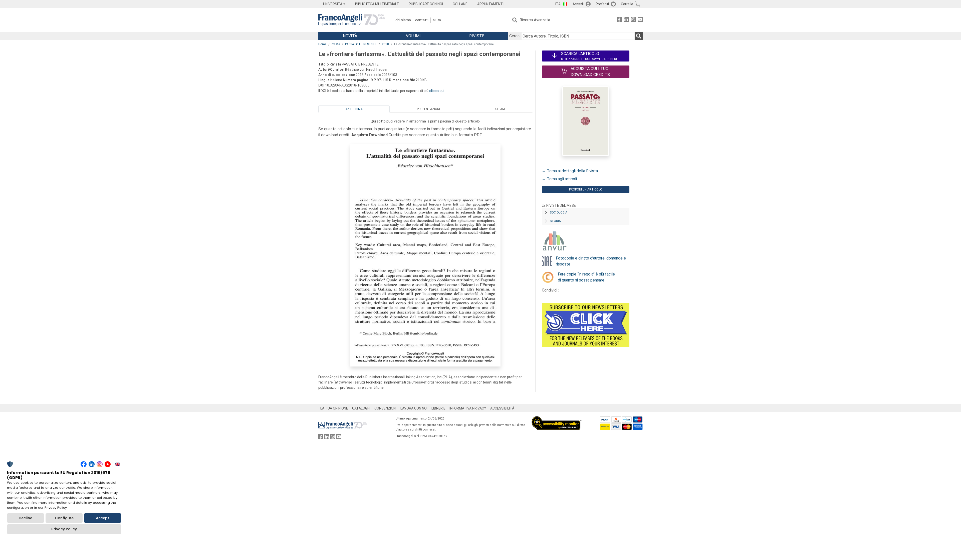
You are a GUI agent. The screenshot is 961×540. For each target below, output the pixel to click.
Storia (555, 221)
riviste (336, 44)
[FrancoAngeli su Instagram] (633, 20)
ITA (558, 4)
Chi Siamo (403, 20)
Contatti (421, 20)
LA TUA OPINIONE (334, 408)
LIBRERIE (438, 408)
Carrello (627, 4)
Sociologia (558, 212)
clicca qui (436, 91)
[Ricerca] (639, 36)
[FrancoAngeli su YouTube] (640, 20)
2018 (385, 44)
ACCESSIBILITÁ (502, 408)
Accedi (578, 4)
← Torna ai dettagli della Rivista (570, 170)
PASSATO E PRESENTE (361, 44)
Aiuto (437, 20)
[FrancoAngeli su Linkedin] (626, 20)
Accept (102, 518)
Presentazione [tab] (429, 109)
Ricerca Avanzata (535, 20)
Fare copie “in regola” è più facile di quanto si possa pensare (586, 277)
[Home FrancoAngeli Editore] (351, 20)
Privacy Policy (64, 529)
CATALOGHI (361, 408)
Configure (64, 518)
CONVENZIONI (385, 408)
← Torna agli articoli (559, 178)
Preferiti (602, 4)
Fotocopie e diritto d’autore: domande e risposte (591, 261)
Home (322, 44)
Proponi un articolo (585, 189)
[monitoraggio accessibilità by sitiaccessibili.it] (557, 419)
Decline (25, 518)
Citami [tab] (500, 109)
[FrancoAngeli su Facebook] (619, 20)
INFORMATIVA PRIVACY (467, 408)
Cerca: (514, 36)
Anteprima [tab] (354, 109)
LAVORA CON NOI (413, 408)
